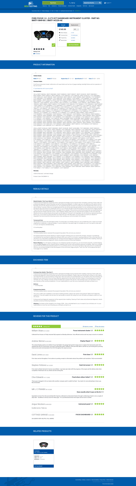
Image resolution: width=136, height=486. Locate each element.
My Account (91, 5)
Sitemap (83, 479)
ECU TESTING (33, 5)
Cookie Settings (78, 479)
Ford (52, 10)
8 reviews (37, 53)
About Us (45, 5)
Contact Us (54, 5)
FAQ (49, 5)
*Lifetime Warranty (109, 479)
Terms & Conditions (95, 479)
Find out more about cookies (107, 483)
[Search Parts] (100, 2)
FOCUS (56, 10)
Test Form (53, 3)
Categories (78, 5)
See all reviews (100, 326)
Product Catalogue (62, 5)
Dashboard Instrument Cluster (66, 10)
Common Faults (71, 5)
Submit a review (88, 326)
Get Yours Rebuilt (73, 44)
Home (38, 10)
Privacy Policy (102, 479)
